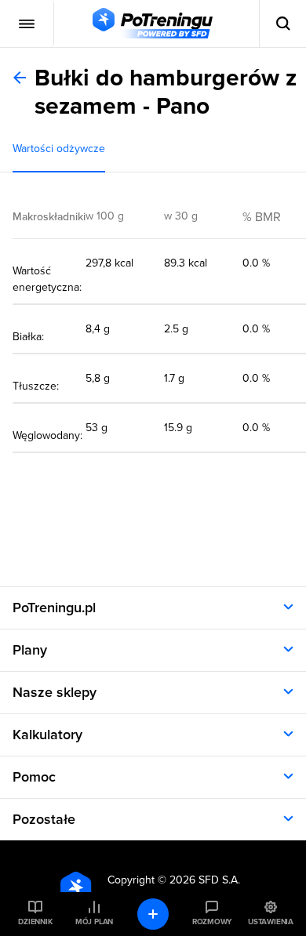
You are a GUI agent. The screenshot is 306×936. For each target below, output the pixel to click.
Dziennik (35, 922)
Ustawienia (270, 922)
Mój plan (94, 922)
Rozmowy (211, 922)
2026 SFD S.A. (204, 880)
